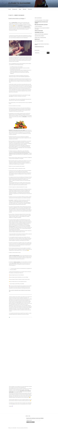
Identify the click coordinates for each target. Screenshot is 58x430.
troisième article (26, 26)
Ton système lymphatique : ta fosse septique (41, 20)
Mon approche (15, 9)
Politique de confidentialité (12, 427)
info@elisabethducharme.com (39, 46)
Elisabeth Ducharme (20, 3)
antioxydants (25, 116)
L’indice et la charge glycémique (14, 255)
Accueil (9, 9)
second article (20, 25)
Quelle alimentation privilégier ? (17, 18)
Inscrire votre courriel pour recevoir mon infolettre (35, 418)
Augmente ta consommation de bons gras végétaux (17, 130)
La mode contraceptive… (38, 26)
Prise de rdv (30, 9)
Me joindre (24, 9)
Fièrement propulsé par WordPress (22, 427)
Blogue (20, 9)
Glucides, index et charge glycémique (40, 37)
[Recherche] (48, 53)
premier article (14, 22)
